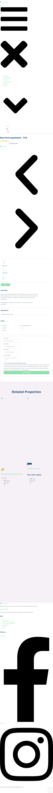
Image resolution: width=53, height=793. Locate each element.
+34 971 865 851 (4, 609)
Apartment (29, 463)
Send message (26, 372)
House (2, 469)
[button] (14, 39)
